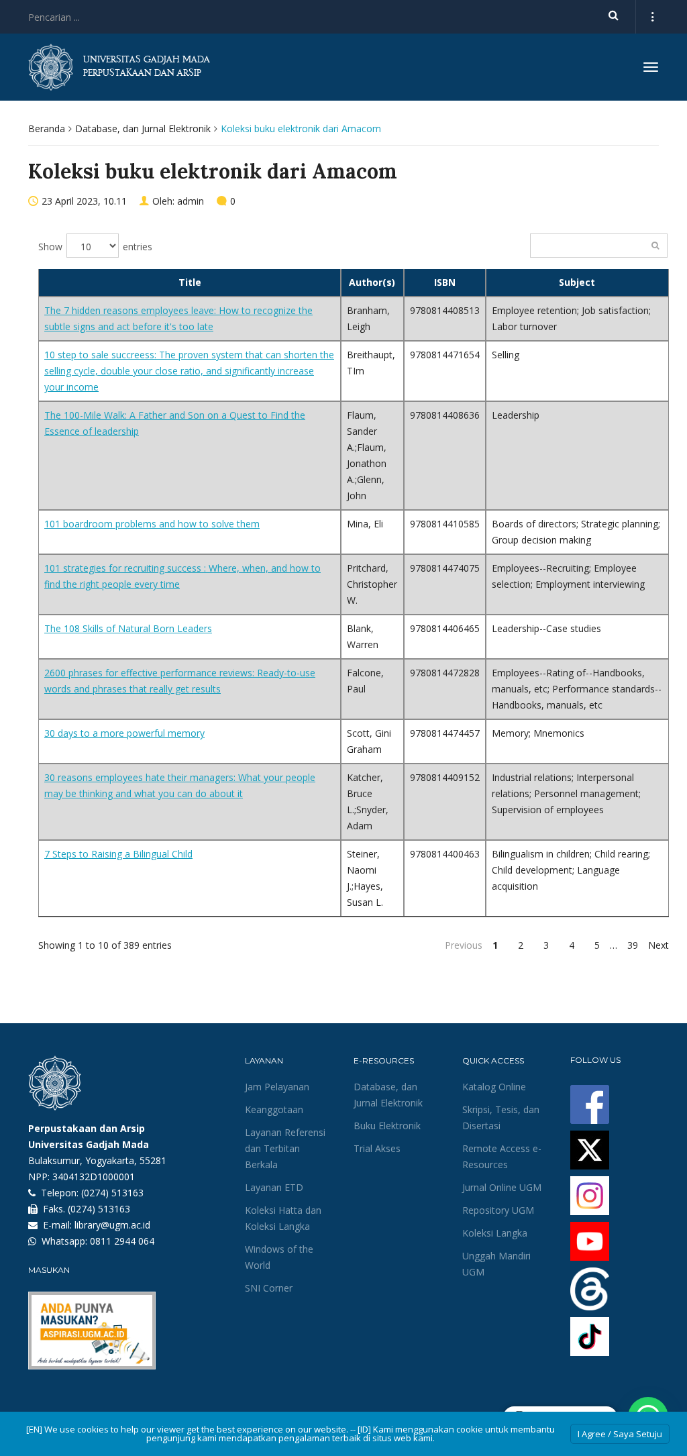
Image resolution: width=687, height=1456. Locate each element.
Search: (599, 245)
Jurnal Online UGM (501, 1187)
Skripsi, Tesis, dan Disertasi (500, 1117)
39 (632, 945)
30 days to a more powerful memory (124, 733)
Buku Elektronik (387, 1125)
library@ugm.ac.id (112, 1224)
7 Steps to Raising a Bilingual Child (118, 853)
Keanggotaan (274, 1109)
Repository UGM (498, 1210)
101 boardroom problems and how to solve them (152, 523)
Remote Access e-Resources (501, 1156)
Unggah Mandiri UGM (496, 1263)
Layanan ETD (274, 1187)
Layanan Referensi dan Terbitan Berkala (285, 1148)
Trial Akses (377, 1148)
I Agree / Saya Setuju (620, 1434)
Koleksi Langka (494, 1233)
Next (658, 945)
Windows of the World (279, 1257)
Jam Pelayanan (277, 1086)
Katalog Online (494, 1086)
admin (190, 201)
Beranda (46, 128)
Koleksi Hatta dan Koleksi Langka (283, 1218)
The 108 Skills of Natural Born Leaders (128, 628)
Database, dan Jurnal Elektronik (143, 128)
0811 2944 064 (122, 1241)
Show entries (95, 246)
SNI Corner (269, 1288)
